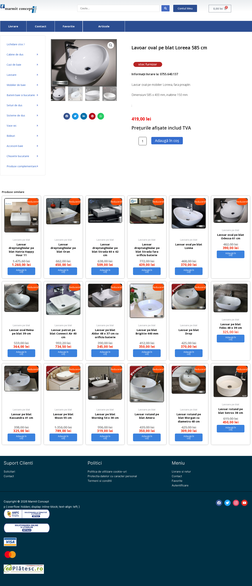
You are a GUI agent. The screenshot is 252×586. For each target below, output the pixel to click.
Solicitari (9, 471)
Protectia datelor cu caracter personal (112, 476)
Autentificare (180, 485)
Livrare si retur (181, 471)
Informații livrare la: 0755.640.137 (155, 74)
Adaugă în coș (167, 140)
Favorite (177, 481)
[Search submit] (165, 8)
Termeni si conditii (100, 481)
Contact (9, 476)
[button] (66, 116)
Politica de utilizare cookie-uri (107, 471)
